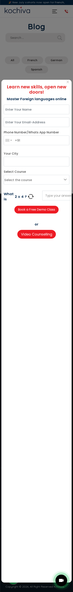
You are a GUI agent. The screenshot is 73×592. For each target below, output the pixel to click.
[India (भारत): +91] (8, 140)
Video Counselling (36, 234)
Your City (11, 153)
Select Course (15, 171)
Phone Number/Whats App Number (31, 132)
